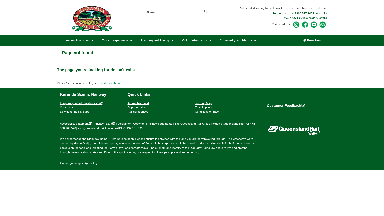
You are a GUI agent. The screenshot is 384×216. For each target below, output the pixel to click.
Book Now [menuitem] (314, 40)
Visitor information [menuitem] (194, 40)
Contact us (279, 8)
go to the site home (109, 83)
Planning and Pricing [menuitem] (155, 40)
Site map (322, 8)
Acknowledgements (160, 123)
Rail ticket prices (138, 111)
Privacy (99, 123)
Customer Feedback (285, 106)
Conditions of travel (207, 111)
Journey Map (203, 103)
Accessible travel (138, 103)
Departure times (138, 107)
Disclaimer (124, 123)
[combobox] (181, 12)
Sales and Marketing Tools (255, 8)
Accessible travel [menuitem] (77, 40)
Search (151, 12)
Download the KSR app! (75, 111)
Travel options (204, 107)
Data (110, 123)
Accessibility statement (75, 123)
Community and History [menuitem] (236, 40)
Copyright (139, 123)
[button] (207, 11)
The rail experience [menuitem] (115, 40)
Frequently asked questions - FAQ (81, 103)
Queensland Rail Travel (301, 8)
